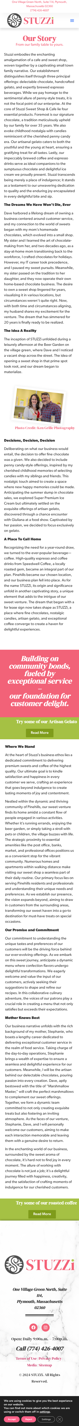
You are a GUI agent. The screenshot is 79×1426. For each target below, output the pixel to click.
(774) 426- (39, 1348)
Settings (46, 1419)
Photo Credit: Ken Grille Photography (45, 427)
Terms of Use (26, 1358)
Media (32, 1365)
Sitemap (45, 1365)
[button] (72, 20)
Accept (12, 1419)
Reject (28, 1419)
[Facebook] (33, 1327)
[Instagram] (46, 1327)
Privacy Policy (50, 1358)
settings (45, 1412)
